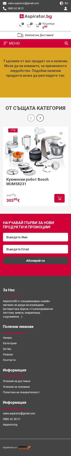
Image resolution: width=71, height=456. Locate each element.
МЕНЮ (14, 43)
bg (66, 3)
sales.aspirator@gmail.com (23, 3)
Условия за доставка (16, 381)
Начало (7, 337)
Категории (10, 343)
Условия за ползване (16, 386)
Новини (8, 354)
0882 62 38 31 (15, 8)
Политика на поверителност (21, 392)
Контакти (9, 360)
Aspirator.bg (10, 424)
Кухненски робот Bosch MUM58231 (27, 181)
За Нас (7, 349)
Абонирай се (35, 260)
